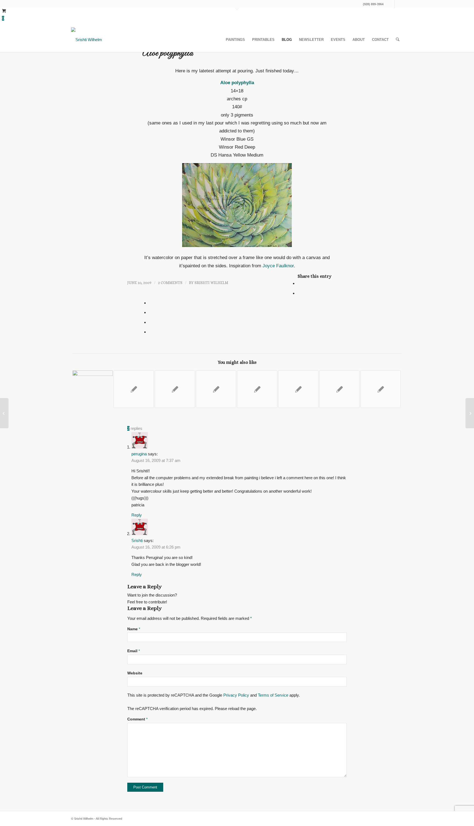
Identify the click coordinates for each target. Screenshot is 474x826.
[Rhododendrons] (4, 413)
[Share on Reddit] (151, 322)
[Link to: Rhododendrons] (216, 389)
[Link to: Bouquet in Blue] (175, 389)
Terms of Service (273, 695)
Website (134, 673)
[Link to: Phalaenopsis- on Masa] (257, 389)
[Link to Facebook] (390, 4)
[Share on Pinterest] (151, 302)
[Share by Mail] (151, 331)
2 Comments (170, 282)
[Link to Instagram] (399, 4)
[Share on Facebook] (299, 283)
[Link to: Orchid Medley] (339, 389)
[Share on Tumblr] (151, 312)
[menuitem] (235, 39)
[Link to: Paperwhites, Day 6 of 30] (92, 389)
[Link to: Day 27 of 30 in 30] (380, 389)
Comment (137, 719)
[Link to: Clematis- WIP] (134, 389)
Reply (136, 515)
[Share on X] (299, 293)
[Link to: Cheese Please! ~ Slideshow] (298, 389)
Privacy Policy (236, 695)
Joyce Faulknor (278, 265)
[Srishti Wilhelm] (86, 39)
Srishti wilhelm (211, 282)
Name (133, 629)
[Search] (397, 39)
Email (133, 651)
